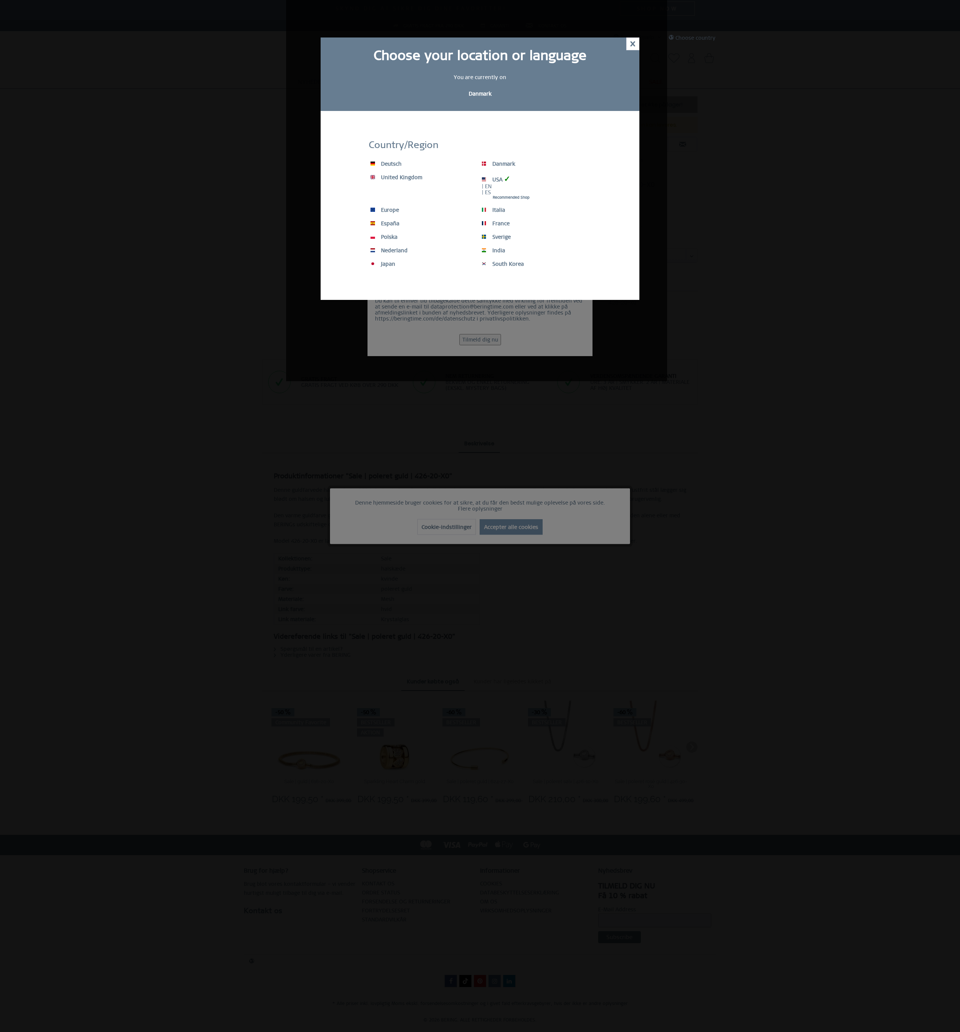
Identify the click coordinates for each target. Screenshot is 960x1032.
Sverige (501, 237)
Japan (387, 264)
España (389, 223)
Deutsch (391, 164)
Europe (389, 210)
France (500, 223)
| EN (487, 186)
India (498, 250)
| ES (486, 192)
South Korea (507, 264)
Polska (389, 237)
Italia (498, 210)
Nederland (394, 250)
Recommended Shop (511, 197)
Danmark (503, 164)
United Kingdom (401, 177)
